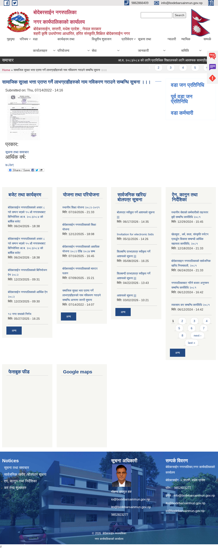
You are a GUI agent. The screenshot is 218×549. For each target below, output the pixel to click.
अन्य (14, 330)
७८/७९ (9, 165)
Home (6, 70)
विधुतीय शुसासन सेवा (101, 44)
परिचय (24, 39)
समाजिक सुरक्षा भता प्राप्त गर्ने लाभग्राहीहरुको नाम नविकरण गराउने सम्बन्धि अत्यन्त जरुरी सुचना (81, 295)
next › (197, 335)
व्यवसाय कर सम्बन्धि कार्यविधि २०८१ (190, 304)
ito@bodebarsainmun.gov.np (131, 507)
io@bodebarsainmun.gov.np (130, 499)
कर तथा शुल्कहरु (15, 488)
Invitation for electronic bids (135, 234)
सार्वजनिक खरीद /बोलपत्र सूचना (25, 474)
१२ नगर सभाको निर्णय (19, 314)
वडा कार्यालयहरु (40, 44)
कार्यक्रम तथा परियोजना (66, 44)
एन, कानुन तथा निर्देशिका (20, 481)
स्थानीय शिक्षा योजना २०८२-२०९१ (81, 207)
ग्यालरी (172, 39)
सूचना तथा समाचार (17, 152)
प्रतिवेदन (127, 39)
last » (191, 342)
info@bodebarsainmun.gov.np (194, 495)
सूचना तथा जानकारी (144, 44)
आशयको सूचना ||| (126, 295)
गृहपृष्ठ (11, 39)
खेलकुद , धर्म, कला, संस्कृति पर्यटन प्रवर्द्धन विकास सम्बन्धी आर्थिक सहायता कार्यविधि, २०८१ (189, 239)
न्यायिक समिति (185, 44)
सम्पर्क (207, 39)
